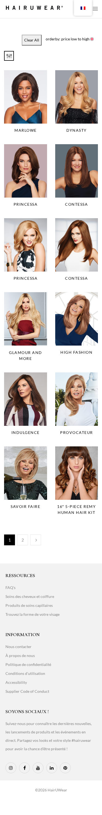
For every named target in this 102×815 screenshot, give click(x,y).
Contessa (76, 204)
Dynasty (76, 130)
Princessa (26, 204)
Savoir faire (25, 506)
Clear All (31, 40)
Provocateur (76, 432)
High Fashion (76, 352)
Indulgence (25, 432)
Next (35, 539)
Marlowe (25, 130)
